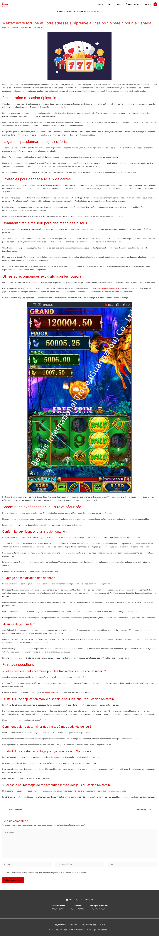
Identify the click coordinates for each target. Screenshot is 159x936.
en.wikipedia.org (51, 692)
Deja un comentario (10, 27)
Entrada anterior (13, 810)
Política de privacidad (58, 930)
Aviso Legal (91, 930)
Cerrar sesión (104, 930)
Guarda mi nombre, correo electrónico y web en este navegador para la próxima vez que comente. (45, 873)
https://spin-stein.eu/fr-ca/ (108, 288)
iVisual (102, 925)
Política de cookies (77, 930)
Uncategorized (26, 27)
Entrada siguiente (145, 810)
